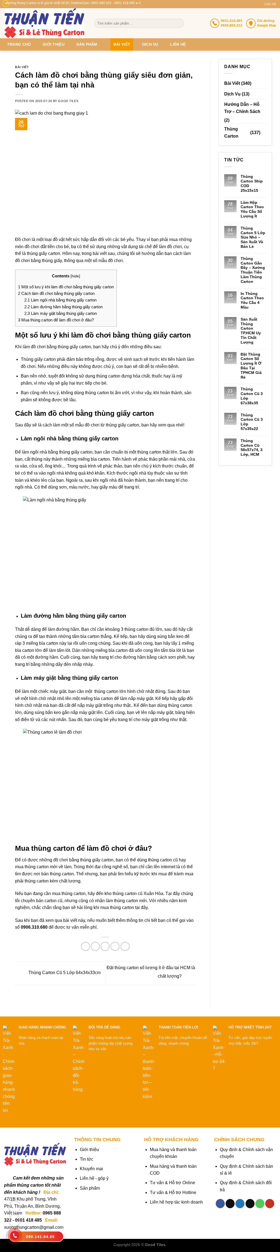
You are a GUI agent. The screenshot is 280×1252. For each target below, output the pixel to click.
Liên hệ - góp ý (94, 1178)
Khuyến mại (91, 1168)
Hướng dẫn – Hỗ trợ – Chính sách (242, 108)
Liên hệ (270, 4)
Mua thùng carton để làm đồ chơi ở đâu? (56, 320)
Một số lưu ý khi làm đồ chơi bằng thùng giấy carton (66, 286)
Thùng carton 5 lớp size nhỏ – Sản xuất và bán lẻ (253, 237)
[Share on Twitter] (95, 946)
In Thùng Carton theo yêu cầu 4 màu (252, 300)
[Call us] (259, 1203)
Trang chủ (19, 44)
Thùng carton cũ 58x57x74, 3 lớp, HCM (251, 447)
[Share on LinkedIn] (125, 946)
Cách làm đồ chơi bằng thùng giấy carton (56, 293)
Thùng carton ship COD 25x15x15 (252, 183)
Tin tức (86, 1159)
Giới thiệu (54, 44)
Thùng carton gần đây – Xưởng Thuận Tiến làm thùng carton (253, 270)
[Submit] (179, 23)
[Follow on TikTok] (230, 1203)
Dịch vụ (150, 44)
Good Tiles (68, 101)
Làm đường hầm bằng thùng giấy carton (63, 306)
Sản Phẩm (86, 44)
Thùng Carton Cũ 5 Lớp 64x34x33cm (64, 972)
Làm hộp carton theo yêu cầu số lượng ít (252, 209)
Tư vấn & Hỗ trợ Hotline (173, 1192)
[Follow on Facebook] (220, 1203)
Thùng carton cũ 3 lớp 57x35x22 (252, 422)
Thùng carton (231, 132)
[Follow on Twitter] (239, 1203)
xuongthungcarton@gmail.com (33, 1227)
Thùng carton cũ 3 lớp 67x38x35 (252, 396)
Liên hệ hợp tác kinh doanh (176, 1202)
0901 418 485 (28, 1220)
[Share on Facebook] (85, 946)
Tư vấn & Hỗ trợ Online (172, 1182)
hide (75, 276)
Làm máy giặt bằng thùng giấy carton (60, 313)
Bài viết (121, 44)
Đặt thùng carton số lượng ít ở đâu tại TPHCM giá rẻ (251, 365)
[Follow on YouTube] (269, 1203)
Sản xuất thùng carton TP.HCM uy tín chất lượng (251, 330)
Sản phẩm (90, 1188)
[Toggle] (264, 132)
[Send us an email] (250, 1203)
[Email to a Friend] (105, 946)
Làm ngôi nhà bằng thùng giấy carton (60, 300)
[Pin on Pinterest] (114, 946)
